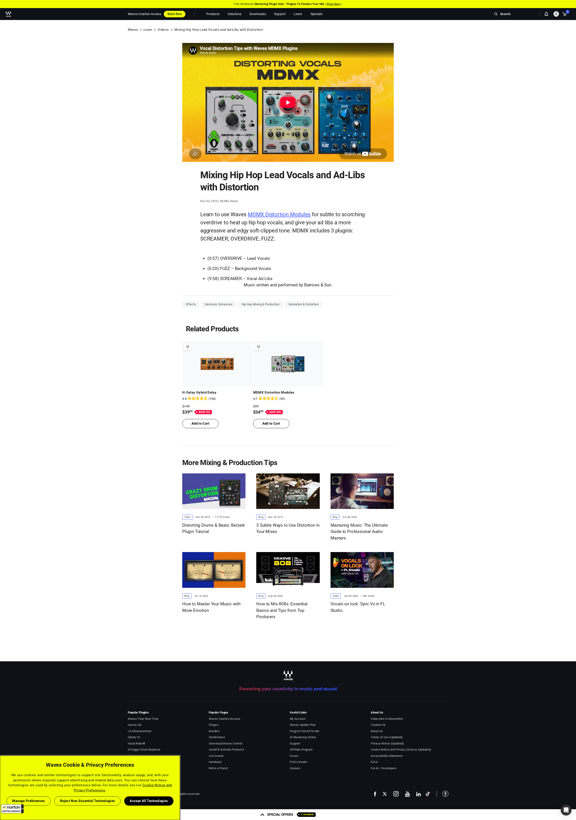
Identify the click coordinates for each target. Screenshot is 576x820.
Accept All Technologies (149, 801)
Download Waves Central (225, 743)
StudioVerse (217, 737)
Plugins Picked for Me (304, 731)
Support (295, 743)
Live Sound (216, 756)
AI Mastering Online (303, 737)
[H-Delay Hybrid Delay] (217, 363)
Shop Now (333, 4)
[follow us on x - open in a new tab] (384, 794)
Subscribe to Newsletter (387, 718)
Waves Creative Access (144, 14)
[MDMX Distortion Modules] (288, 363)
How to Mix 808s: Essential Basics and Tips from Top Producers (281, 610)
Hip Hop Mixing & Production (260, 304)
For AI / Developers (383, 768)
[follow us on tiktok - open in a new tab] (427, 794)
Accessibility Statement (387, 756)
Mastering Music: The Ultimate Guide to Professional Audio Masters (359, 532)
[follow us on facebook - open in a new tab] (375, 793)
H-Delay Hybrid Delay (199, 392)
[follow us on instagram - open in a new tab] (396, 794)
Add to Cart (200, 423)
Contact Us (378, 724)
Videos (163, 30)
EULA (374, 762)
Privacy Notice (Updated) (387, 743)
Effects (191, 304)
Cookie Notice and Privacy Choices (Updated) (401, 749)
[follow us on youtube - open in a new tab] (407, 794)
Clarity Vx (134, 737)
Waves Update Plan (303, 724)
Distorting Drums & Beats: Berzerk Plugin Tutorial (213, 528)
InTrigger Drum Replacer (144, 749)
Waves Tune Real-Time (143, 718)
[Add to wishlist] (187, 346)
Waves (133, 30)
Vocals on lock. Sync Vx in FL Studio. (358, 607)
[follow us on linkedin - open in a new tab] (418, 794)
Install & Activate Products (226, 749)
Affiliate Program (301, 749)
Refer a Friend (218, 768)
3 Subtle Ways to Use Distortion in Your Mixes (287, 528)
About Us (377, 731)
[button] (12, 808)
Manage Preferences (28, 801)
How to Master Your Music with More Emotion (211, 607)
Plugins (214, 724)
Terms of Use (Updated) (387, 737)
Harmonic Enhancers (218, 304)
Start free (174, 14)
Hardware (215, 762)
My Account (298, 718)
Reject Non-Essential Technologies (87, 801)
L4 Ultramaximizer (140, 731)
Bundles (214, 731)
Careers (295, 768)
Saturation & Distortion (303, 304)
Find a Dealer (298, 762)
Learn (148, 30)
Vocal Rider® (136, 743)
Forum (294, 756)
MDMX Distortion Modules (279, 214)
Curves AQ (135, 724)
